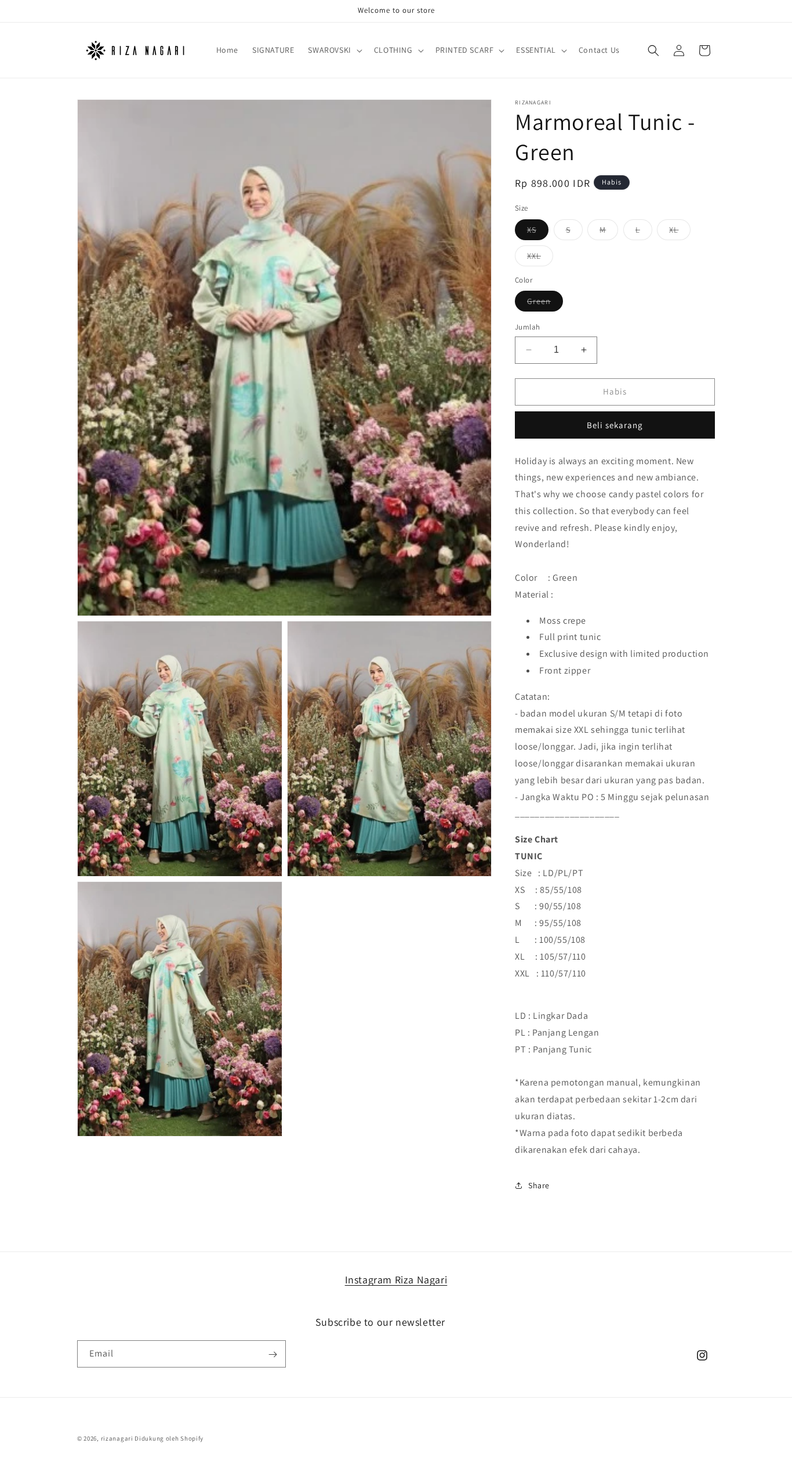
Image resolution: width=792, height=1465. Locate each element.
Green (545, 303)
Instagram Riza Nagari (396, 1279)
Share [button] (539, 1185)
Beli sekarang (615, 425)
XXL (540, 258)
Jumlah (527, 327)
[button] (333, 50)
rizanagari (117, 1438)
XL (680, 232)
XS (537, 232)
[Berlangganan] (272, 1354)
